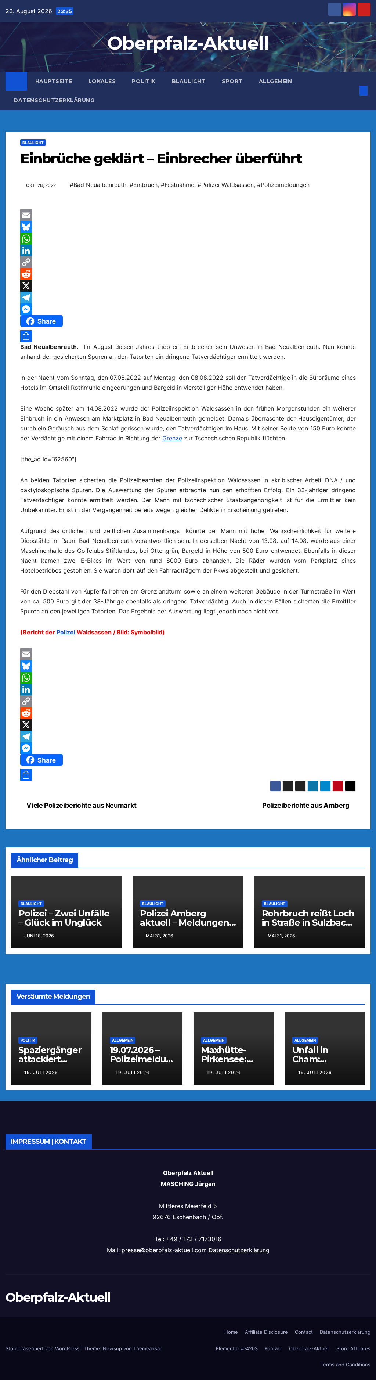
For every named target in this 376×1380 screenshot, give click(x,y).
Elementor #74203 (237, 1348)
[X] (188, 286)
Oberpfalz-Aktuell (188, 43)
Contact (304, 1332)
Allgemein (275, 81)
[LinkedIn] (188, 250)
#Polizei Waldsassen (226, 184)
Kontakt (273, 1348)
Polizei (66, 632)
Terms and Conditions (345, 1365)
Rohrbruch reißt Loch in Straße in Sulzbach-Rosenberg (308, 922)
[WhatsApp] (188, 239)
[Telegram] (188, 297)
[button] (352, 90)
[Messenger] (188, 309)
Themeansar (147, 1348)
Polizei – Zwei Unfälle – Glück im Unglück (63, 918)
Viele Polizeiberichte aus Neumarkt (81, 805)
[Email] (188, 215)
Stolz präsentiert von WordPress (43, 1348)
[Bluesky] (188, 227)
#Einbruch (144, 184)
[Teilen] (188, 336)
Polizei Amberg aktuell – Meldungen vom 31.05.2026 (184, 922)
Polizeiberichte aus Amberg (306, 805)
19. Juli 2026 (41, 1072)
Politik (144, 81)
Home (231, 1332)
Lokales (102, 81)
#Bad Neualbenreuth (98, 184)
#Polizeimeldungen (283, 184)
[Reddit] (188, 274)
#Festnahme (177, 184)
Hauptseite (53, 81)
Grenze (172, 438)
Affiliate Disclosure (266, 1332)
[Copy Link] (188, 262)
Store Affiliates (353, 1348)
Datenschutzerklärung (54, 100)
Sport (232, 81)
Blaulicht (189, 81)
